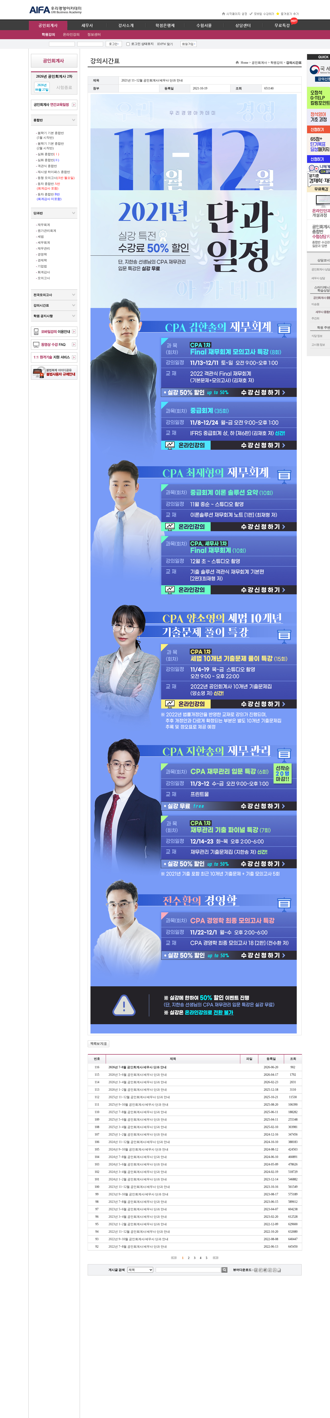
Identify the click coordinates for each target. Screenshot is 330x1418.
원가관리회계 (47, 230)
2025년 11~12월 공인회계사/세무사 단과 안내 (139, 1097)
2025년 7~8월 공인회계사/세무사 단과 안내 (138, 1112)
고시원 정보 (318, 344)
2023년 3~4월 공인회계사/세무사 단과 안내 (138, 1217)
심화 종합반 (48, 154)
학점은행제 (165, 25)
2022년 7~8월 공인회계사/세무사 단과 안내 (138, 1246)
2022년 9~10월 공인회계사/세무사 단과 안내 (138, 1239)
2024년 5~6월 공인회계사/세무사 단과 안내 (138, 1164)
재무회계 (44, 225)
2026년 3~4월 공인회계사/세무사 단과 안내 (138, 1082)
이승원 (315, 304)
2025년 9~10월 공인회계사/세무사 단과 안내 (138, 1104)
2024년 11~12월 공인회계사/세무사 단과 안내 (139, 1142)
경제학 (42, 260)
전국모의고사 (43, 295)
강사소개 (126, 25)
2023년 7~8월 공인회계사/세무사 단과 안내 (138, 1202)
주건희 (315, 318)
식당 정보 (316, 335)
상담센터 (243, 25)
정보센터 (94, 34)
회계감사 (44, 272)
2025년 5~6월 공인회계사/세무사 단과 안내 (138, 1119)
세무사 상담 (318, 278)
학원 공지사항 (43, 316)
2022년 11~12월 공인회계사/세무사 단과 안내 (139, 1231)
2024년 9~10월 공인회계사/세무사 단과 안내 (138, 1149)
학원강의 (48, 34)
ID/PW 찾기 (165, 44)
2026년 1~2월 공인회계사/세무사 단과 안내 (138, 1089)
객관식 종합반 (47, 166)
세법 (41, 236)
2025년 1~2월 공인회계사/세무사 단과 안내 (138, 1134)
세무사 (87, 25)
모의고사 (44, 278)
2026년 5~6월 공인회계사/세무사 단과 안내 (138, 1075)
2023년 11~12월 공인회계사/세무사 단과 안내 (139, 1187)
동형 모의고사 (56, 178)
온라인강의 (71, 34)
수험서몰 (204, 25)
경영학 (42, 254)
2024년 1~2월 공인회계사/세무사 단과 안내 (138, 1179)
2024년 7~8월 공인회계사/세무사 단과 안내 (138, 1157)
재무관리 (44, 248)
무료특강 (282, 25)
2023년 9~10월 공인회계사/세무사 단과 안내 (138, 1194)
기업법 (42, 266)
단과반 (38, 213)
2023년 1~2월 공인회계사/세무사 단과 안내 (138, 1224)
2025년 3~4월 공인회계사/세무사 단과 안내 (138, 1127)
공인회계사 (48, 25)
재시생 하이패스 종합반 (54, 172)
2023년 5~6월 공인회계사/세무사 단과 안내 (138, 1209)
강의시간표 (41, 305)
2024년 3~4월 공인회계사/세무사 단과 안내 (138, 1172)
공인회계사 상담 (320, 269)
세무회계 (44, 242)
